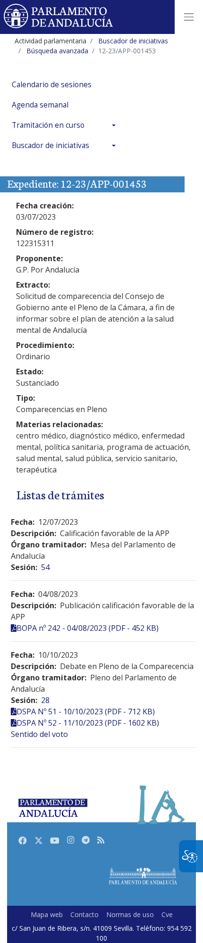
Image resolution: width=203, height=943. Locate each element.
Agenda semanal (40, 105)
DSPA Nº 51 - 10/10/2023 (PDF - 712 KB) (86, 711)
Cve (167, 914)
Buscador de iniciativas (50, 145)
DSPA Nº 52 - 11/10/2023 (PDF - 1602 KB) (88, 723)
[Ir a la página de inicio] (59, 17)
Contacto (84, 914)
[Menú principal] (189, 17)
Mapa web (47, 914)
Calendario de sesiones (52, 85)
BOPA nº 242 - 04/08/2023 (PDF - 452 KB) (88, 628)
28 (45, 700)
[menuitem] (66, 84)
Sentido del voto (39, 734)
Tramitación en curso (48, 125)
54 (45, 567)
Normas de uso (130, 914)
